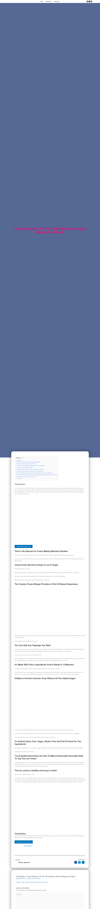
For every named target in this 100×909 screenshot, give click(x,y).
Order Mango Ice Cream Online (24, 842)
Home (41, 1)
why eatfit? (48, 1)
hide (22, 457)
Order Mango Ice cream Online (23, 546)
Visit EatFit (56, 1)
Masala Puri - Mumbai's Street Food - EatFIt (30, 878)
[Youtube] (91, 1)
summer (76, 835)
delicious (59, 649)
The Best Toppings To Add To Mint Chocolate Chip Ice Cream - (35, 882)
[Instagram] (87, 1)
